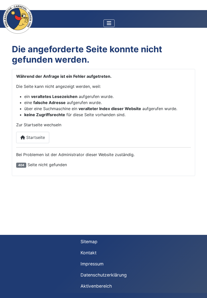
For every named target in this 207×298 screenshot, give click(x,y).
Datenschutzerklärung (104, 275)
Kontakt (88, 252)
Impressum (92, 263)
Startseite (35, 137)
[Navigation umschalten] (109, 23)
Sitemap (89, 241)
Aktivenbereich (96, 286)
